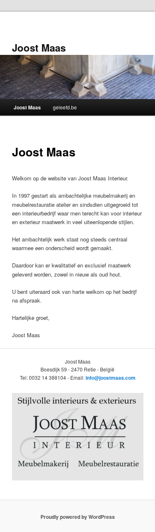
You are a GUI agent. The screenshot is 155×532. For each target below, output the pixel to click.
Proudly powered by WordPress (78, 516)
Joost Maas (39, 47)
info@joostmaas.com (111, 377)
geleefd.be (65, 107)
